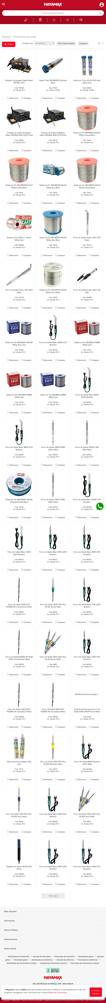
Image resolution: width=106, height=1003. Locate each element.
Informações (53, 921)
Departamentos (53, 939)
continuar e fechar (96, 992)
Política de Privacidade (57, 992)
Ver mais (53, 895)
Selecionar (13, 98)
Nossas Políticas (53, 930)
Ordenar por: (28, 43)
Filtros (10, 44)
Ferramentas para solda (25, 36)
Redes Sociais (53, 948)
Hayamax (6, 36)
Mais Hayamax (53, 911)
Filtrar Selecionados (66, 43)
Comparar (83, 43)
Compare (27, 98)
